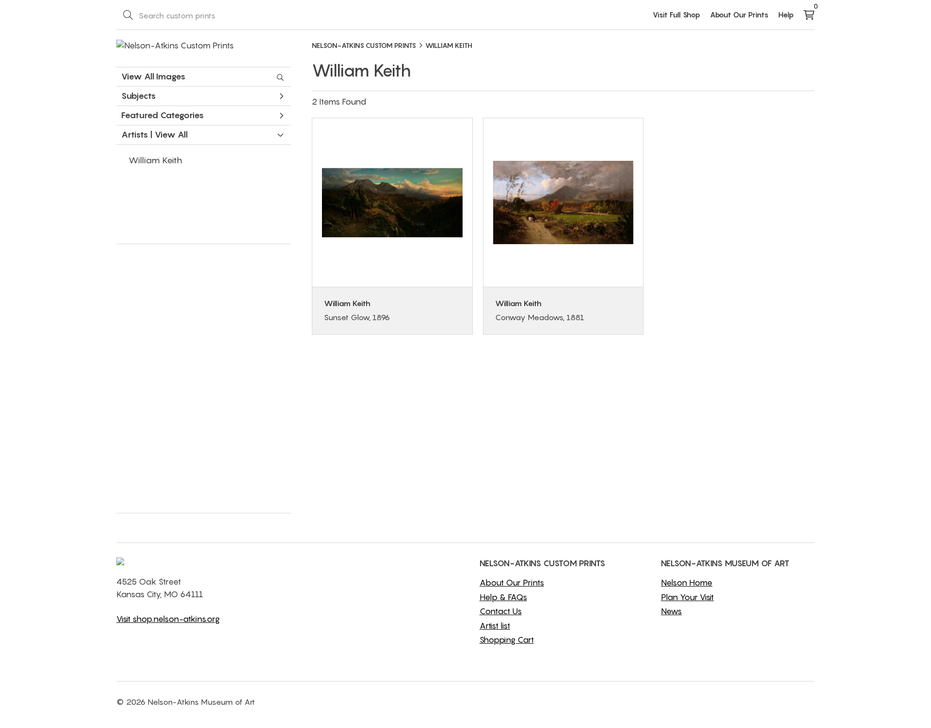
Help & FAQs (503, 597)
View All (171, 134)
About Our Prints (739, 14)
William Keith (155, 160)
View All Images (153, 76)
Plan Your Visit (687, 597)
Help (786, 14)
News (671, 611)
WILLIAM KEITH (448, 45)
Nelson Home (686, 583)
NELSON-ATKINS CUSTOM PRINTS (364, 45)
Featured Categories (162, 115)
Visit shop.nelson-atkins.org (168, 619)
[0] (809, 15)
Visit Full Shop (676, 14)
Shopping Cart (507, 640)
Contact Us (501, 611)
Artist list (495, 626)
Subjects (138, 96)
